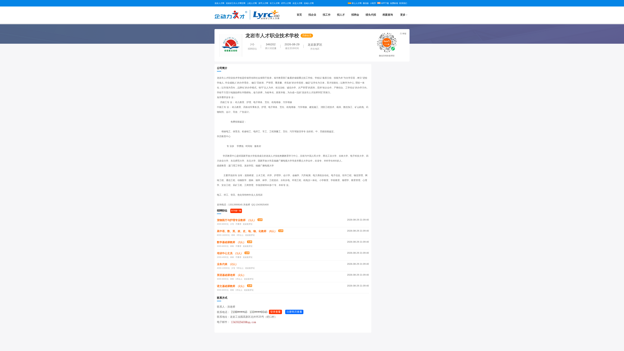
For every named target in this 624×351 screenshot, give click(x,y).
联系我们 (403, 3)
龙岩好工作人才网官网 (235, 3)
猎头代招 (371, 14)
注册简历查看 (294, 311)
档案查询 (388, 14)
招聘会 (355, 14)
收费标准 (394, 3)
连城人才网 (309, 3)
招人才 (341, 14)
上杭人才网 (252, 3)
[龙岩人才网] (247, 19)
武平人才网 (286, 3)
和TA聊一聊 (236, 211)
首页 (299, 14)
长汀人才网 (275, 3)
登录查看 (275, 311)
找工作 (327, 14)
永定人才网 (297, 3)
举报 (404, 33)
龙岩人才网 (219, 3)
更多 (402, 14)
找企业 (312, 14)
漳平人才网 (263, 3)
